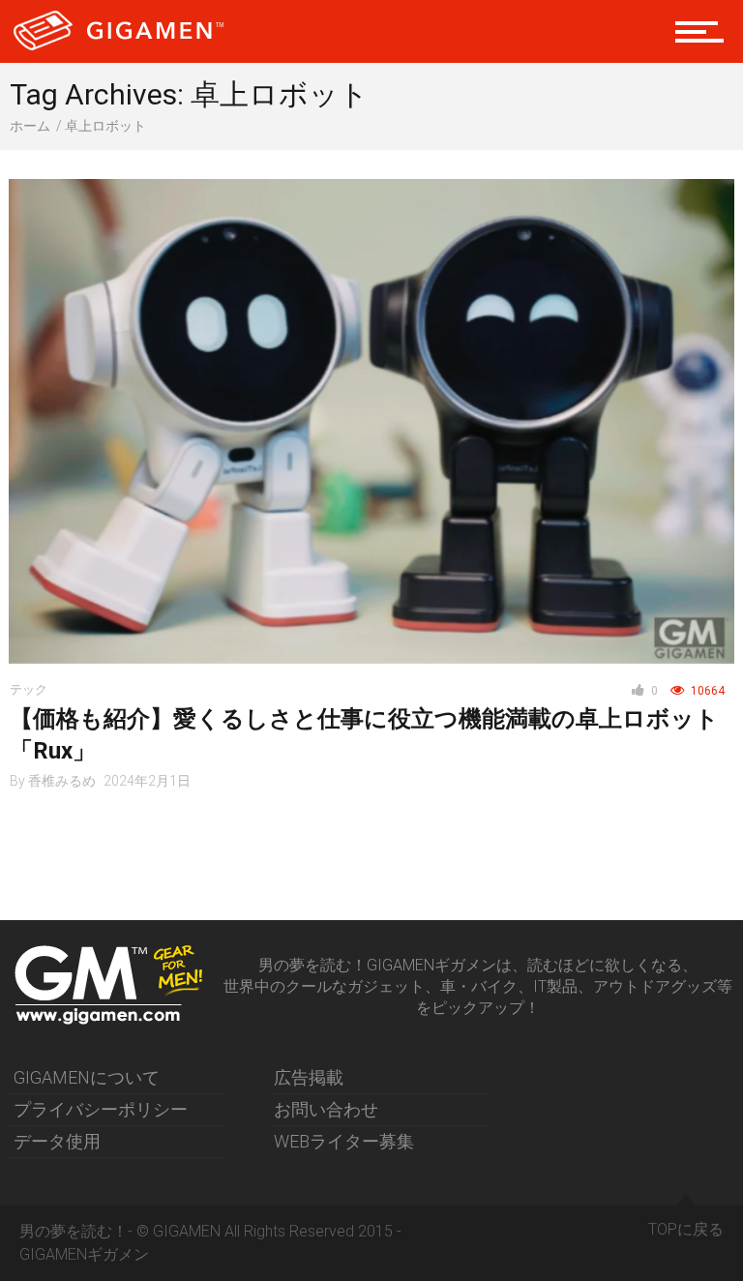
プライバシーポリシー (101, 1109)
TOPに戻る (686, 1229)
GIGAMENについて (87, 1077)
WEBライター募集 (344, 1141)
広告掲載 (308, 1077)
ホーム (30, 126)
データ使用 (57, 1141)
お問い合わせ (326, 1109)
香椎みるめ (62, 781)
